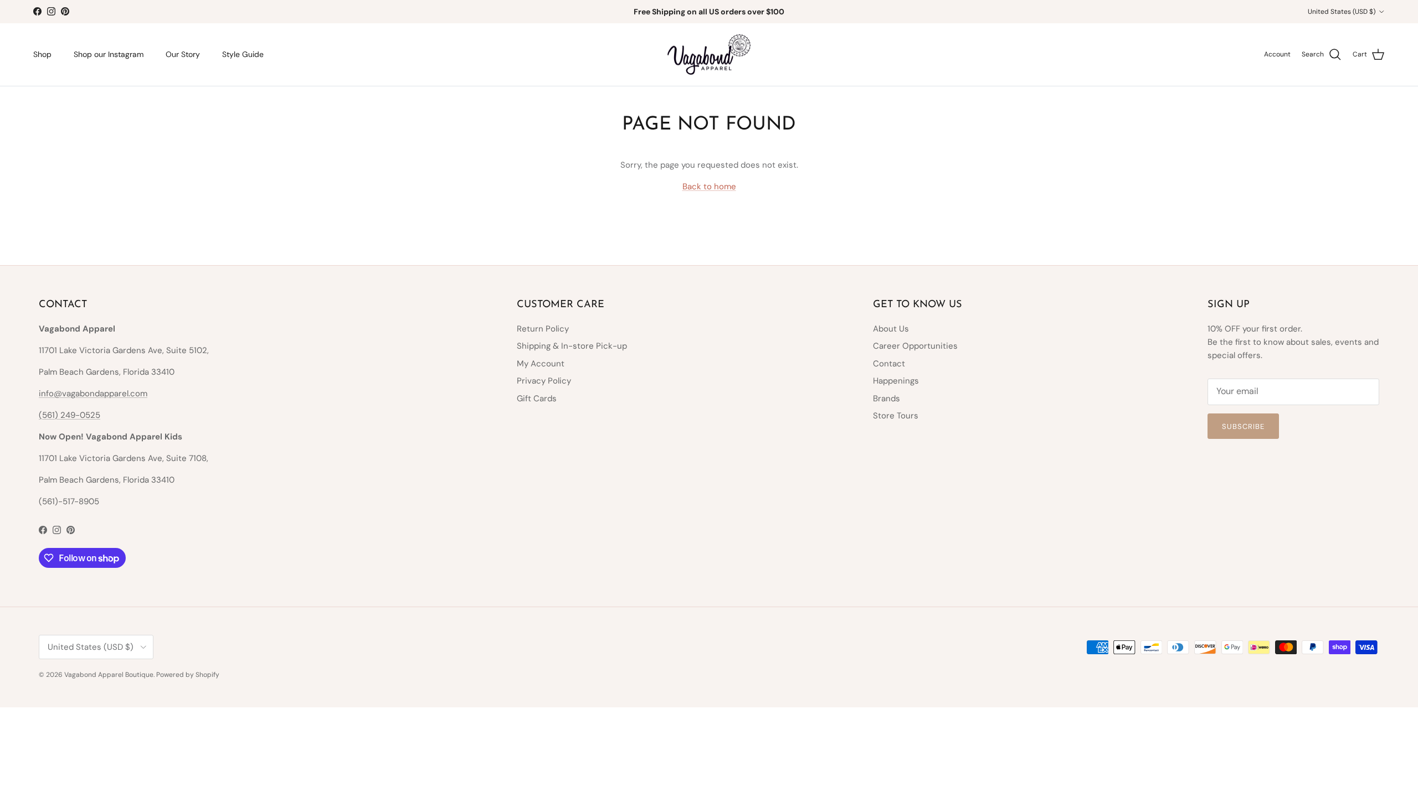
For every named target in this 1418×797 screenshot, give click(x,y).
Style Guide (243, 54)
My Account (540, 363)
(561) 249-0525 (69, 415)
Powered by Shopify (187, 674)
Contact (889, 363)
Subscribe (1243, 426)
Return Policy (543, 328)
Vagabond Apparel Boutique (108, 674)
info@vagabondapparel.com (93, 393)
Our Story (183, 54)
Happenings (896, 380)
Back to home (709, 186)
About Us (891, 328)
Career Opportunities (915, 345)
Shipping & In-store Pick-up (572, 345)
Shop (42, 54)
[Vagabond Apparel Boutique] (709, 54)
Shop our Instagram (108, 54)
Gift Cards (537, 398)
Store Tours (895, 415)
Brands (886, 398)
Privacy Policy (544, 380)
